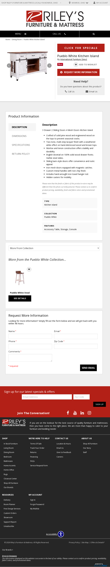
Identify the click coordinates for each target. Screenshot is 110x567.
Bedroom (8, 457)
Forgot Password (37, 504)
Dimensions (19, 136)
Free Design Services (12, 508)
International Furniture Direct (73, 59)
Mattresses (8, 461)
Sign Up (100, 404)
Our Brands (8, 487)
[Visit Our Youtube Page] (75, 413)
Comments (14, 351)
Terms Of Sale (36, 443)
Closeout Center (10, 478)
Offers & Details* (98, 542)
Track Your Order (37, 448)
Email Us (93, 91)
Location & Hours (64, 443)
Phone (12, 341)
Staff (85, 452)
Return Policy (21, 153)
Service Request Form (39, 465)
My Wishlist (34, 508)
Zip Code (59, 341)
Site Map (85, 542)
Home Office (9, 470)
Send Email (88, 367)
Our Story (87, 448)
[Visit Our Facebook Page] (68, 413)
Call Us (70, 91)
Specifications (21, 145)
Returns (33, 452)
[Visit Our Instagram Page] (89, 413)
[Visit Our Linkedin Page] (82, 413)
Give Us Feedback (64, 452)
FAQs (32, 461)
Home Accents (9, 465)
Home (7, 39)
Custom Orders (10, 513)
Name (12, 331)
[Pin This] (60, 65)
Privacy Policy (74, 542)
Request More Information (80, 72)
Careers (60, 457)
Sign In (32, 500)
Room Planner (9, 504)
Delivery (7, 500)
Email (57, 331)
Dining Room (17, 39)
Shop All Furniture (11, 483)
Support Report (10, 522)
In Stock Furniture (11, 443)
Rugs (6, 474)
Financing (34, 457)
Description (19, 127)
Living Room (9, 448)
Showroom (8, 517)
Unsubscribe (9, 526)
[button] (49, 65)
